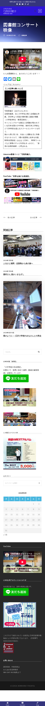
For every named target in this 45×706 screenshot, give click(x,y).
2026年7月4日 (8, 271)
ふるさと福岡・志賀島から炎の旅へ (18, 263)
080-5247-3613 (8, 672)
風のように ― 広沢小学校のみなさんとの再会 (22, 336)
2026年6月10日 (8, 333)
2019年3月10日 (11, 35)
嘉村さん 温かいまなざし (13, 274)
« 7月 (5, 535)
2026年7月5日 (8, 260)
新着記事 (24, 35)
